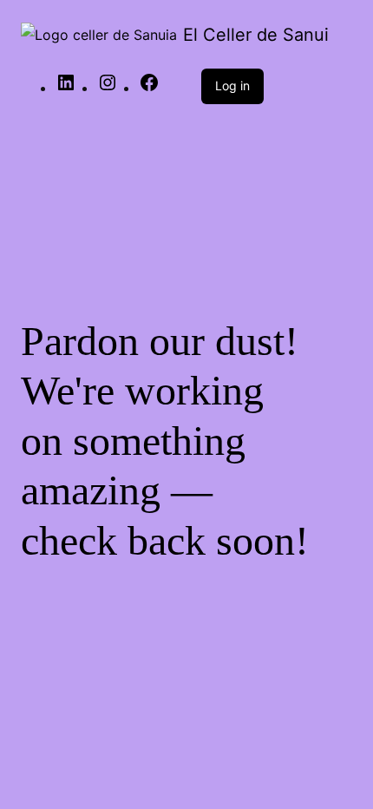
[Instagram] (107, 87)
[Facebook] (149, 87)
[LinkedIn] (66, 87)
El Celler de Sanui (256, 34)
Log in (232, 85)
